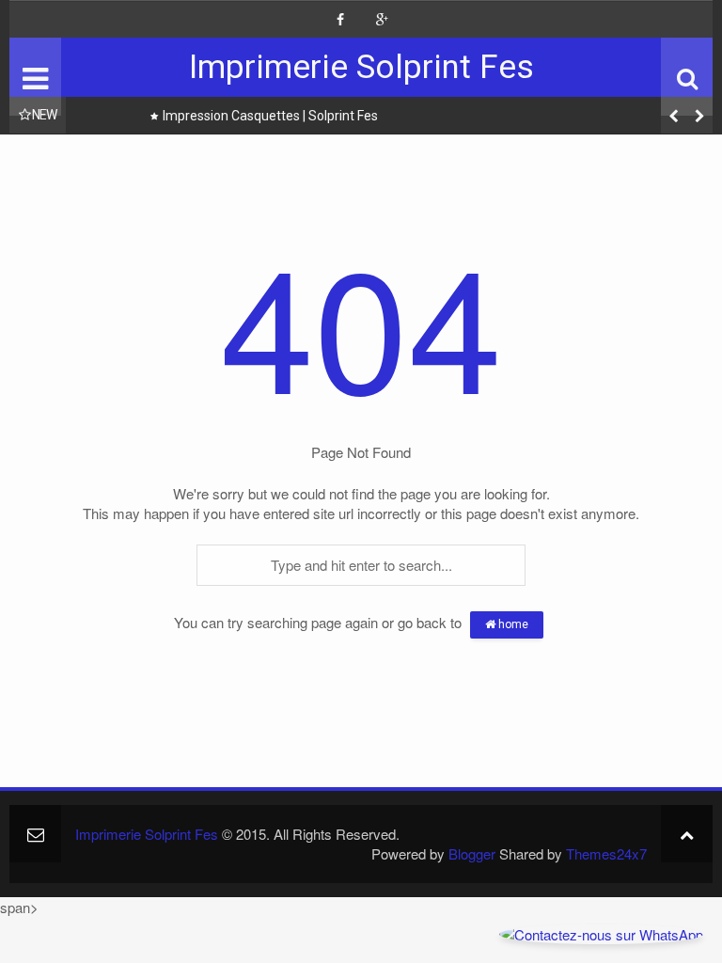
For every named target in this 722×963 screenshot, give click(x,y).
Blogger (471, 853)
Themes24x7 (606, 853)
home (511, 624)
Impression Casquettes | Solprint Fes (270, 115)
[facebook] (340, 20)
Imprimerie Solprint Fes (361, 67)
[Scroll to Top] (687, 833)
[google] (381, 20)
